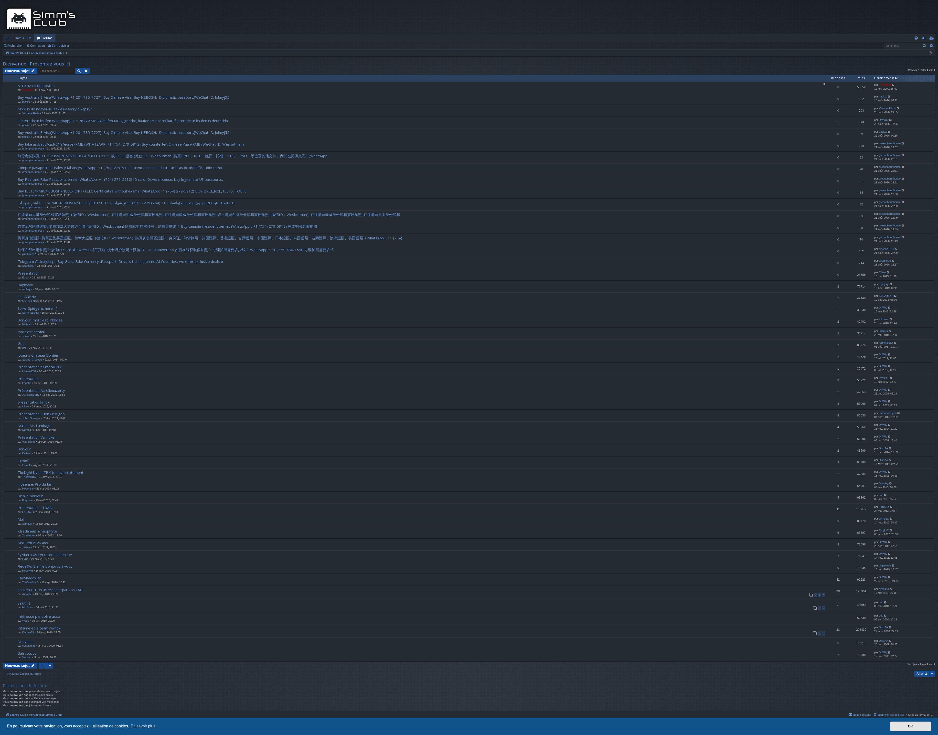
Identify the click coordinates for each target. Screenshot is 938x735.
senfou (26, 336)
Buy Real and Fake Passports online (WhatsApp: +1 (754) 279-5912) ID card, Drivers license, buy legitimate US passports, (120, 179)
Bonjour (24, 449)
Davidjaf (883, 119)
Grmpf (23, 460)
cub (881, 495)
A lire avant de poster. (36, 85)
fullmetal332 (886, 342)
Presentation (29, 378)
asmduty (27, 523)
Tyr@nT (884, 377)
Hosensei (27, 488)
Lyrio (25, 558)
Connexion (37, 45)
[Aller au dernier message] (893, 85)
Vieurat (26, 657)
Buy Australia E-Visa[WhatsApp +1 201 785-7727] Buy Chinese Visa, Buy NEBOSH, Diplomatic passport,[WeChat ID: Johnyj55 (123, 97)
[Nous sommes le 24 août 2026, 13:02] (930, 53)
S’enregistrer (60, 45)
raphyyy (27, 289)
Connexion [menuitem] (924, 39)
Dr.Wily (883, 307)
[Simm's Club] (42, 19)
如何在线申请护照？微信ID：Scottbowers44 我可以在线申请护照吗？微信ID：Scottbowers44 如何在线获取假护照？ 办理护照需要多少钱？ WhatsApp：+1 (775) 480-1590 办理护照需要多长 (176, 249)
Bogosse (27, 500)
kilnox (25, 406)
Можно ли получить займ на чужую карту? (55, 109)
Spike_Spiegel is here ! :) (37, 308)
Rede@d (27, 570)
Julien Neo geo (31, 418)
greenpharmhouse (33, 148)
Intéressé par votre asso (39, 616)
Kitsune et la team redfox (39, 628)
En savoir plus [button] (143, 726)
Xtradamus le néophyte (37, 531)
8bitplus (883, 331)
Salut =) (24, 603)
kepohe (26, 383)
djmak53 (27, 594)
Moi (21, 519)
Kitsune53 (28, 632)
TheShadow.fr (29, 577)
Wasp (25, 620)
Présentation (29, 273)
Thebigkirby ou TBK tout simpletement (50, 472)
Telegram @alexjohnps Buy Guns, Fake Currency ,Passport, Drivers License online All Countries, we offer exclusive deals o (120, 261)
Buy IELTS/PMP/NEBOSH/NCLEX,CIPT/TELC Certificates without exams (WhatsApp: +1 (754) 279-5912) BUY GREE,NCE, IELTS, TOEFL (132, 191)
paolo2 (26, 101)
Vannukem (28, 441)
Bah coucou (27, 653)
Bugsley (883, 483)
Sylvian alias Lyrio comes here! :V (45, 554)
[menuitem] (916, 38)
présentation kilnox (34, 402)
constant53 (28, 645)
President (28, 89)
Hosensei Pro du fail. (35, 484)
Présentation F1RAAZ (36, 507)
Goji (21, 343)
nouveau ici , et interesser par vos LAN (50, 589)
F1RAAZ (27, 512)
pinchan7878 (29, 254)
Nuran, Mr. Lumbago (35, 425)
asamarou (28, 265)
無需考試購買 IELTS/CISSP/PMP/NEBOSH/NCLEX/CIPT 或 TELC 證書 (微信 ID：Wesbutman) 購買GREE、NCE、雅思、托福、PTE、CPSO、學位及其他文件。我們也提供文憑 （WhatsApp (173, 155)
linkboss (27, 324)
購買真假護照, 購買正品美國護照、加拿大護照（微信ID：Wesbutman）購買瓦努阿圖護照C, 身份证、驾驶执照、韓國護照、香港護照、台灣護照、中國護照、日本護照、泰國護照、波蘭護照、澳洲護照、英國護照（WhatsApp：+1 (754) (210, 237)
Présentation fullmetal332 (39, 366)
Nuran (26, 429)
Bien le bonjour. (30, 495)
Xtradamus (28, 535)
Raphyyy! (25, 284)
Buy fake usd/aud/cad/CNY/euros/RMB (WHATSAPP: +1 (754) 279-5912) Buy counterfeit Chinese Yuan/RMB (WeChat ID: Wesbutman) (131, 144)
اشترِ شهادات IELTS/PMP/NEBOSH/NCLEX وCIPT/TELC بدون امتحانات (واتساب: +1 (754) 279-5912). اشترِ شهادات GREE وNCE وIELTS (126, 202)
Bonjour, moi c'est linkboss (40, 320)
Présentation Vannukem (38, 437)
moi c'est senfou (31, 331)
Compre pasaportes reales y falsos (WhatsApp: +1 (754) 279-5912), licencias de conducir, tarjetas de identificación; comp (120, 167)
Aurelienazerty (30, 394)
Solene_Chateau (32, 359)
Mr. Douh (27, 607)
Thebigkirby (29, 476)
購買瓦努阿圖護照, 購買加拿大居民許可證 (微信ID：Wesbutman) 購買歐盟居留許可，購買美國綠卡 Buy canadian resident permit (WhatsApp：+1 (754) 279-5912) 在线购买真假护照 (167, 226)
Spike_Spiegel (30, 312)
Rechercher (15, 45)
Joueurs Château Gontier (38, 355)
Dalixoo (26, 453)
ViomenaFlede (30, 113)
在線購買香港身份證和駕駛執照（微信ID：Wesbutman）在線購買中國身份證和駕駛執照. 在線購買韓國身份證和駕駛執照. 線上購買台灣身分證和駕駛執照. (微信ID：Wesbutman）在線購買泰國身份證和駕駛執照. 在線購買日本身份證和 (209, 214)
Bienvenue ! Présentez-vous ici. (37, 64)
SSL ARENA (27, 296)
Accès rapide (8, 39)
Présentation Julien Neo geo (41, 413)
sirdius (26, 547)
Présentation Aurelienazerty (41, 390)
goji (24, 347)
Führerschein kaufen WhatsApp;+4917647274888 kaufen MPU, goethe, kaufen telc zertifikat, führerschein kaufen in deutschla (123, 120)
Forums (47, 38)
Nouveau (25, 641)
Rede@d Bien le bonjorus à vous (45, 566)
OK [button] (910, 726)
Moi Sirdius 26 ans (33, 542)
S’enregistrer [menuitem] (932, 39)
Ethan (25, 277)
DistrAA (883, 448)
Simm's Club (22, 38)
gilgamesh (885, 565)
